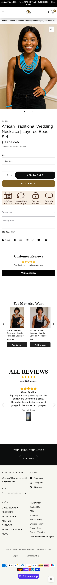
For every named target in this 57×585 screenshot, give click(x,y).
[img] (28, 377)
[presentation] (4, 324)
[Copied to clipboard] (46, 240)
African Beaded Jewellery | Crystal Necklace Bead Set (15, 333)
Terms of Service (37, 532)
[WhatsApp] (39, 240)
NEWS (5, 534)
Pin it (32, 240)
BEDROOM (7, 512)
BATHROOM (8, 516)
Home (4, 21)
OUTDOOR (7, 525)
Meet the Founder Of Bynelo (42, 536)
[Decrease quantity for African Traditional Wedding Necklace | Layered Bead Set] (4, 175)
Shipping (5, 146)
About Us (34, 515)
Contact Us (35, 507)
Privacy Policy (36, 528)
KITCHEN (6, 521)
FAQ (32, 511)
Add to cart (17, 345)
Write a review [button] (28, 273)
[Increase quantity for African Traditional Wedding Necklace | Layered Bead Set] (12, 175)
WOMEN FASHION (11, 529)
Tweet (20, 240)
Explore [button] (28, 458)
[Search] (48, 12)
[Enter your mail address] (25, 493)
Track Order (35, 503)
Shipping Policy (36, 524)
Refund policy (36, 519)
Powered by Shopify (43, 549)
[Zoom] (51, 29)
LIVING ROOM (9, 508)
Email (4, 488)
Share (7, 240)
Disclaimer (8, 232)
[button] (28, 212)
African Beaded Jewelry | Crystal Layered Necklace (38, 333)
